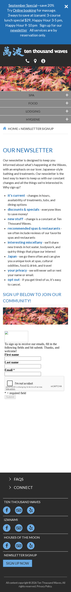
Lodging (47, 111)
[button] (43, 61)
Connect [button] (23, 487)
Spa (49, 94)
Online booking (24, 10)
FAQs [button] (18, 479)
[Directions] (35, 61)
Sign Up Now (17, 563)
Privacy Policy (44, 586)
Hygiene (47, 119)
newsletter (18, 30)
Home (13, 128)
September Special (22, 5)
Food (48, 103)
